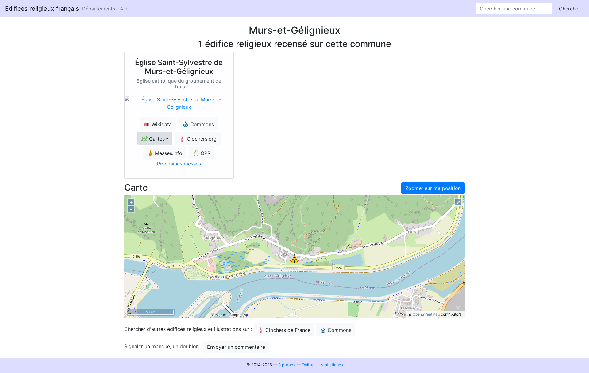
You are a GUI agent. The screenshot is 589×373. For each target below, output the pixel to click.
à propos (287, 365)
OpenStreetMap (426, 314)
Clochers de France (287, 330)
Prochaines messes (179, 164)
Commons (339, 330)
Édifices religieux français (42, 8)
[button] (154, 138)
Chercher (569, 9)
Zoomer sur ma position (433, 188)
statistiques (332, 365)
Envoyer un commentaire (236, 347)
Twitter (308, 365)
